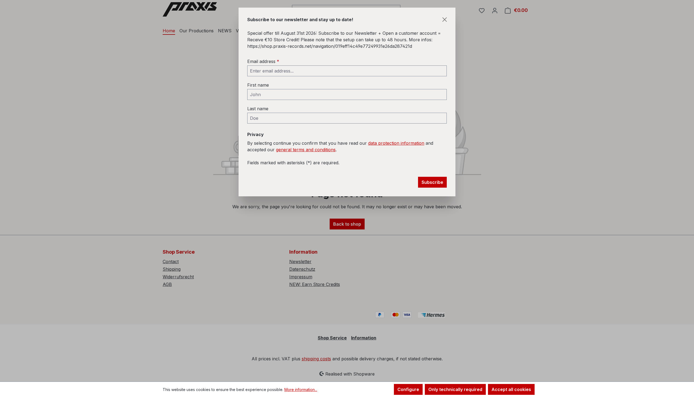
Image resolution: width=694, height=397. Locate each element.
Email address (263, 61)
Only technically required (455, 389)
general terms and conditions (306, 149)
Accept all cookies (511, 389)
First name (258, 85)
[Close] (444, 19)
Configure (408, 389)
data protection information (396, 143)
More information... (300, 389)
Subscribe (432, 182)
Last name (257, 108)
